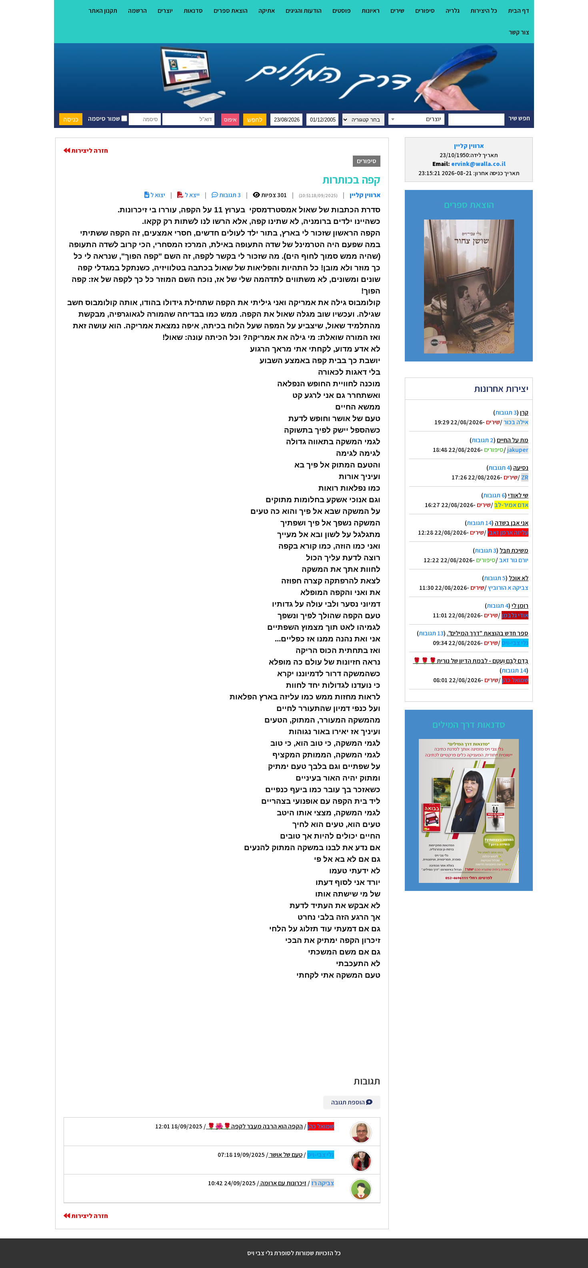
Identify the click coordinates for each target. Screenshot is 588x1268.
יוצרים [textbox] (433, 119)
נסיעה (520, 467)
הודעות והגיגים (304, 10)
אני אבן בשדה (511, 523)
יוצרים (165, 10)
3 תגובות (506, 412)
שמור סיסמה (104, 118)
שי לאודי (518, 495)
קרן (524, 412)
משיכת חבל (514, 550)
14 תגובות (479, 523)
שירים (397, 10)
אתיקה (266, 10)
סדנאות (193, 10)
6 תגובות (494, 495)
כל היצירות (483, 10)
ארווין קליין (469, 146)
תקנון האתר (102, 10)
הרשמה (137, 10)
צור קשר (519, 32)
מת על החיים (512, 440)
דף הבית (518, 10)
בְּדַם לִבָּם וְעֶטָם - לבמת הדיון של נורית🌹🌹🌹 (470, 661)
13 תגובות (431, 633)
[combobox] (416, 119)
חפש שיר (519, 118)
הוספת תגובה (348, 1102)
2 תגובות (483, 440)
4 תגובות (499, 467)
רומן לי (520, 605)
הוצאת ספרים (231, 10)
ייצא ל (192, 195)
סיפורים (425, 10)
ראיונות (371, 10)
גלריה (453, 10)
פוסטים (341, 10)
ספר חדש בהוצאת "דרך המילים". (487, 633)
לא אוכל (518, 578)
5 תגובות (495, 578)
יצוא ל (157, 195)
